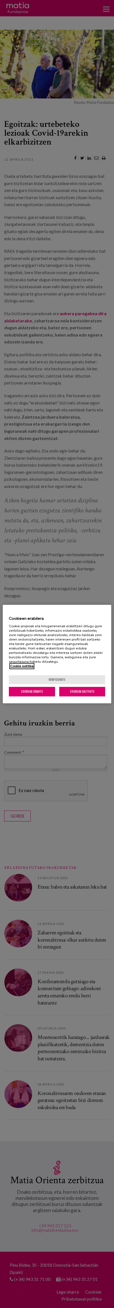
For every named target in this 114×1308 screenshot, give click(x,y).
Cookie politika (21, 666)
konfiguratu (57, 679)
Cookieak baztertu (82, 691)
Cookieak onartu (32, 691)
